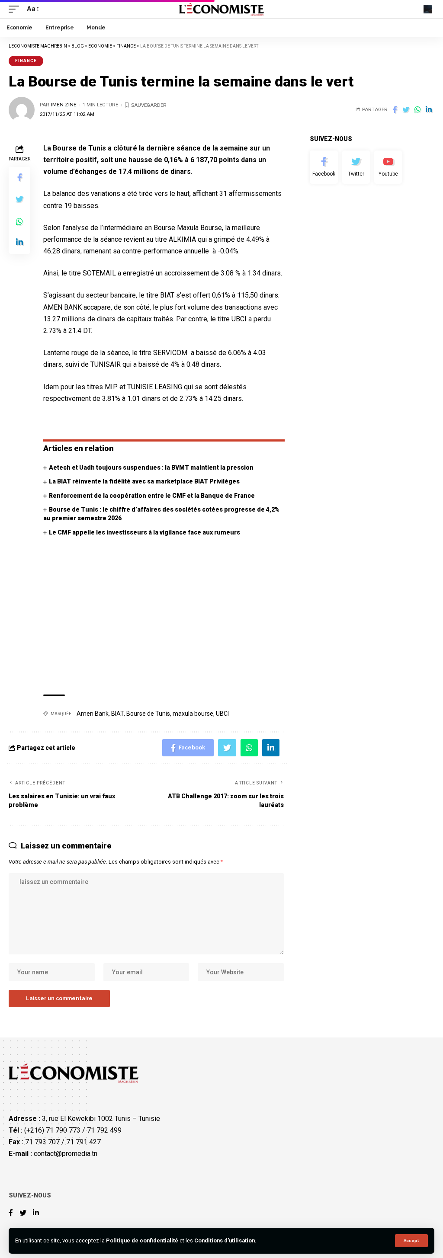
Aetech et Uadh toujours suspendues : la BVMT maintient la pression (151, 467)
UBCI (222, 713)
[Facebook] (324, 167)
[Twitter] (356, 167)
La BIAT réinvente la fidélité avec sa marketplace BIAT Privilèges (144, 481)
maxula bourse (193, 713)
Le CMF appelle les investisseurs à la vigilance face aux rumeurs (144, 532)
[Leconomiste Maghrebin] (221, 9)
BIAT (117, 713)
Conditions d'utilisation (224, 1240)
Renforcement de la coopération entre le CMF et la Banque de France (152, 495)
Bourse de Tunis (148, 713)
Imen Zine (64, 105)
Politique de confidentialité (142, 1240)
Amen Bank (93, 713)
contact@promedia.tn (65, 1153)
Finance (26, 60)
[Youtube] (388, 167)
